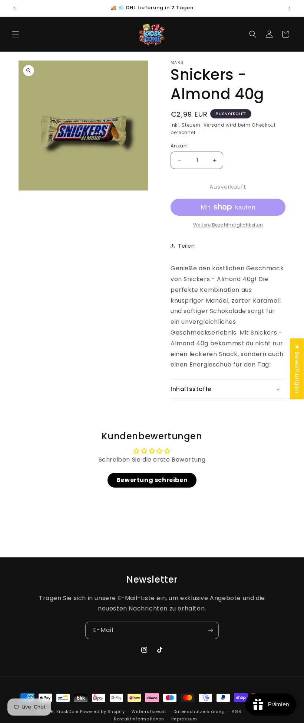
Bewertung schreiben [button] (152, 480)
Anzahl (179, 145)
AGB (236, 711)
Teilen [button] (186, 246)
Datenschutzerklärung (199, 711)
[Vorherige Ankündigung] (14, 8)
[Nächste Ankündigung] (289, 8)
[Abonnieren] (210, 630)
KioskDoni (68, 711)
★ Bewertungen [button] (297, 368)
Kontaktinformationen (139, 719)
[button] (15, 34)
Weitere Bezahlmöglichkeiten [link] (228, 225)
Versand (214, 125)
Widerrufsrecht (149, 711)
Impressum (184, 719)
